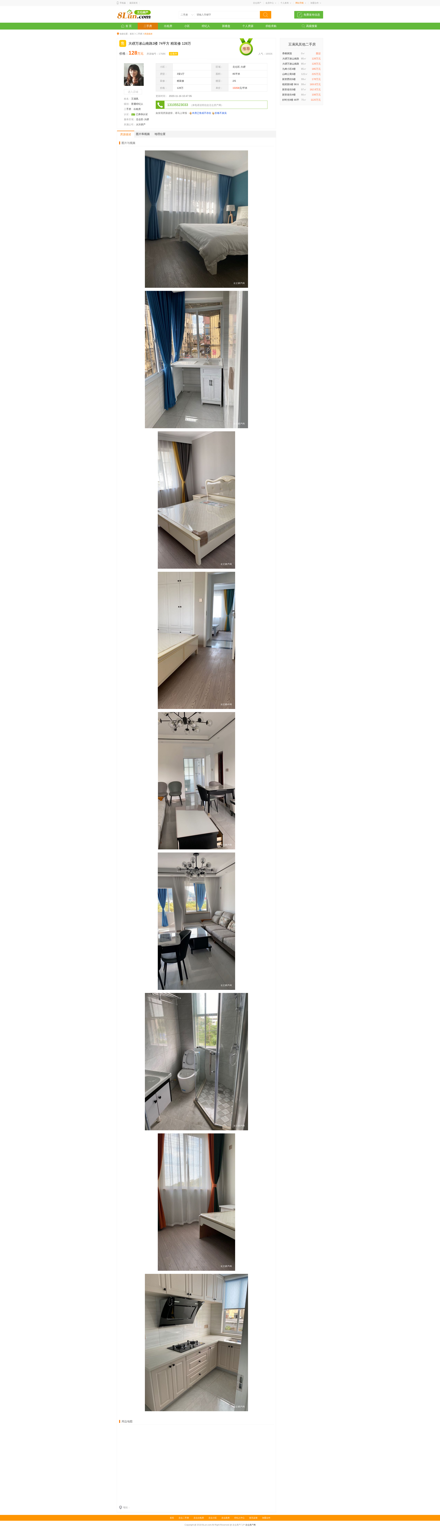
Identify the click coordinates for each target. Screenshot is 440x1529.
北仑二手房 (184, 1518)
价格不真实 (221, 113)
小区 (187, 26)
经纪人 (206, 26)
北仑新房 (225, 1518)
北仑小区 (212, 1518)
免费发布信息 (312, 14)
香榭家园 (287, 53)
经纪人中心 (239, 1518)
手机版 (123, 3)
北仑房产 (257, 3)
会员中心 (270, 3)
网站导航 (299, 3)
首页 (132, 34)
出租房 (168, 26)
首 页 (128, 26)
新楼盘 (226, 26)
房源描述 (125, 134)
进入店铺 (133, 91)
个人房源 (247, 26)
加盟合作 (314, 3)
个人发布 (284, 3)
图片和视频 (143, 134)
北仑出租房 (199, 1518)
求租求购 (270, 26)
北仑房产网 (250, 1525)
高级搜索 (311, 26)
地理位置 (160, 134)
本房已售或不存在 (201, 113)
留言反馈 (253, 1518)
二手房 (148, 26)
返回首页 (133, 3)
